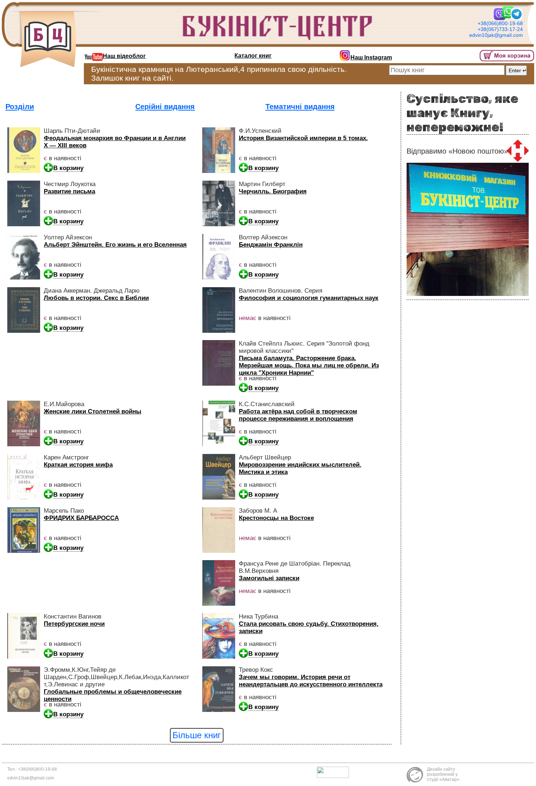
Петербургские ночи (74, 623)
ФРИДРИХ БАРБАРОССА (81, 518)
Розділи (19, 107)
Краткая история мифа (78, 464)
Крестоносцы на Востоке (276, 518)
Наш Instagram (371, 57)
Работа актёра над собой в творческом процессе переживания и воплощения (298, 415)
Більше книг (196, 735)
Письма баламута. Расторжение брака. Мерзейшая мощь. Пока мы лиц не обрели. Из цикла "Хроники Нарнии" (309, 365)
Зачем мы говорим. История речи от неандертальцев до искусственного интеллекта (310, 681)
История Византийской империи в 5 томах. (303, 138)
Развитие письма (69, 191)
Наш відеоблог (124, 56)
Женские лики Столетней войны (92, 411)
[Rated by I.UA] (335, 772)
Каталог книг (253, 56)
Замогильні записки (269, 578)
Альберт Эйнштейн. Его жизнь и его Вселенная (115, 244)
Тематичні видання (300, 107)
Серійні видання (165, 107)
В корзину (68, 168)
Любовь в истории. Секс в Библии (96, 297)
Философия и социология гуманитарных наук (308, 297)
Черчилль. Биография (273, 191)
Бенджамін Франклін (271, 244)
